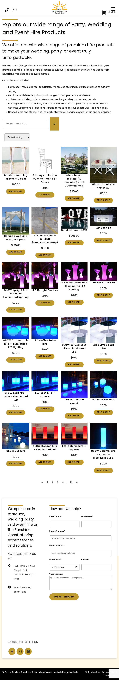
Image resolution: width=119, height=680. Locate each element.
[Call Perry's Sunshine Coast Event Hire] (7, 10)
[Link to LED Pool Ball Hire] (103, 384)
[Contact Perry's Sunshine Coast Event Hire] (15, 10)
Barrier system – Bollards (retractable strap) (45, 239)
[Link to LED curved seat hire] (103, 330)
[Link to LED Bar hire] (103, 216)
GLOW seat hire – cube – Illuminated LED (15, 396)
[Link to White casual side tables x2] (103, 165)
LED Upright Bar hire (45, 290)
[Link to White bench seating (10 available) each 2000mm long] (74, 160)
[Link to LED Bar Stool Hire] (103, 271)
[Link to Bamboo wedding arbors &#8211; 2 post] (15, 160)
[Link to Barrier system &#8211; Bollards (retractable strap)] (44, 220)
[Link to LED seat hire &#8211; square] (44, 381)
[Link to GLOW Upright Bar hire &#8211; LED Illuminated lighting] (15, 275)
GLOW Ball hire (15, 451)
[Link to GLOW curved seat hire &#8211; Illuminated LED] (74, 330)
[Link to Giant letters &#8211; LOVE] (74, 218)
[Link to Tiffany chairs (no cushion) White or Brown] (44, 160)
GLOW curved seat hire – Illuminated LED (74, 348)
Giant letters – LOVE (74, 230)
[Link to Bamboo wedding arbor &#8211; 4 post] (15, 220)
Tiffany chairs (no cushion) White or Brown (45, 179)
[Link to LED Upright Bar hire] (44, 275)
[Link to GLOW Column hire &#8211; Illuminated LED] (44, 433)
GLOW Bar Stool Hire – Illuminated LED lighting (74, 286)
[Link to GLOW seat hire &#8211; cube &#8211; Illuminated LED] (15, 381)
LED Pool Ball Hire (103, 400)
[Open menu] (113, 9)
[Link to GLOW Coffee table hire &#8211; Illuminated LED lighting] (15, 328)
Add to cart (15, 191)
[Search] (54, 124)
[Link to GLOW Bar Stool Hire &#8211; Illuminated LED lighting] (74, 271)
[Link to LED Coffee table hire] (44, 328)
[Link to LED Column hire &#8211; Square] (74, 433)
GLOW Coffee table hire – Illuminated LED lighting (16, 344)
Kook (75, 672)
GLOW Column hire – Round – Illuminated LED (103, 454)
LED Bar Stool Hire (103, 283)
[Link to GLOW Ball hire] (15, 436)
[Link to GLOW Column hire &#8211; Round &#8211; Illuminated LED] (103, 436)
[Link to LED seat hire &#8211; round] (74, 384)
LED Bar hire (103, 228)
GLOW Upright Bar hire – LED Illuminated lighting (16, 293)
